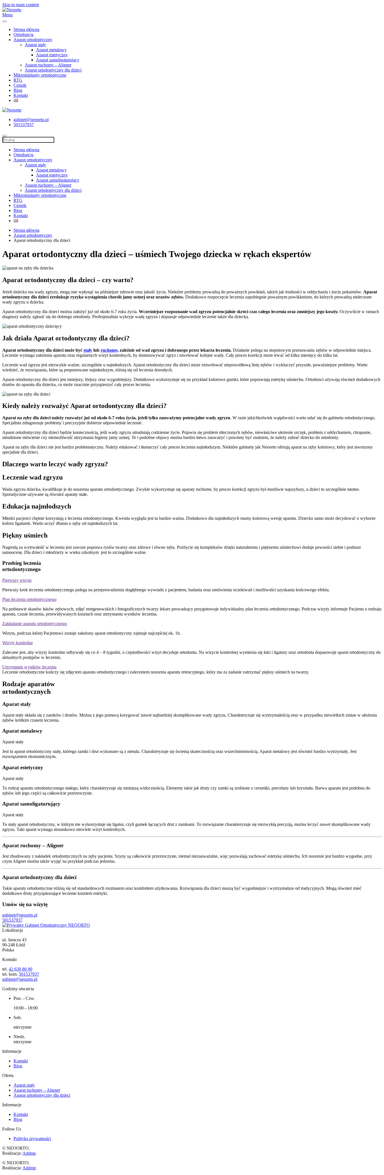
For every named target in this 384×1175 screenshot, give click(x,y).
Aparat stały (35, 44)
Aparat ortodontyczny (32, 39)
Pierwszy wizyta (16, 580)
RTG (17, 80)
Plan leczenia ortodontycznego (29, 599)
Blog (17, 90)
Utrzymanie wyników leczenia (29, 667)
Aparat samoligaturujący (57, 59)
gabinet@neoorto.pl (31, 119)
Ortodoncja (23, 34)
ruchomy (109, 350)
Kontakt (20, 95)
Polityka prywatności (32, 1138)
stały (87, 350)
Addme (29, 1153)
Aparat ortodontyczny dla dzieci (53, 70)
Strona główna (26, 29)
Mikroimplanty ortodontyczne (39, 75)
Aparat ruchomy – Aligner (48, 65)
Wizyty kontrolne (17, 642)
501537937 (23, 124)
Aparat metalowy (51, 49)
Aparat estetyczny (52, 54)
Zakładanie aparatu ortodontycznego (34, 623)
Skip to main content (20, 4)
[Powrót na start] (11, 9)
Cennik (19, 85)
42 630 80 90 (20, 969)
